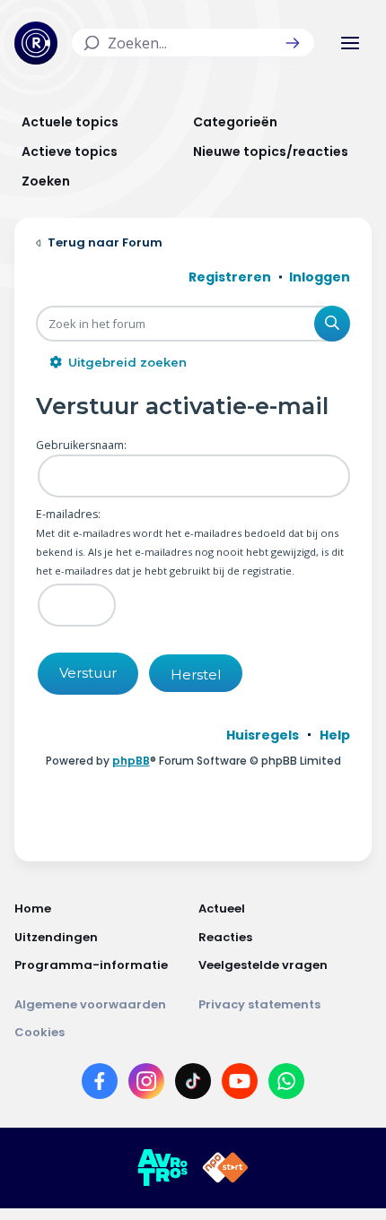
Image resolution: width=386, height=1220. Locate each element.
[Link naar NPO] (225, 1168)
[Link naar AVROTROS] (162, 1168)
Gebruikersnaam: (81, 445)
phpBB (131, 760)
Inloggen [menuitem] (319, 277)
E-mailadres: (68, 514)
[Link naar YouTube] (240, 1084)
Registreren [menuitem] (230, 277)
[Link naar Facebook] (100, 1084)
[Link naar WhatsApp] (286, 1084)
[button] (292, 43)
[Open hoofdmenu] (350, 43)
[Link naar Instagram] (146, 1084)
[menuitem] (262, 735)
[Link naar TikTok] (193, 1084)
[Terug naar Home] (35, 43)
